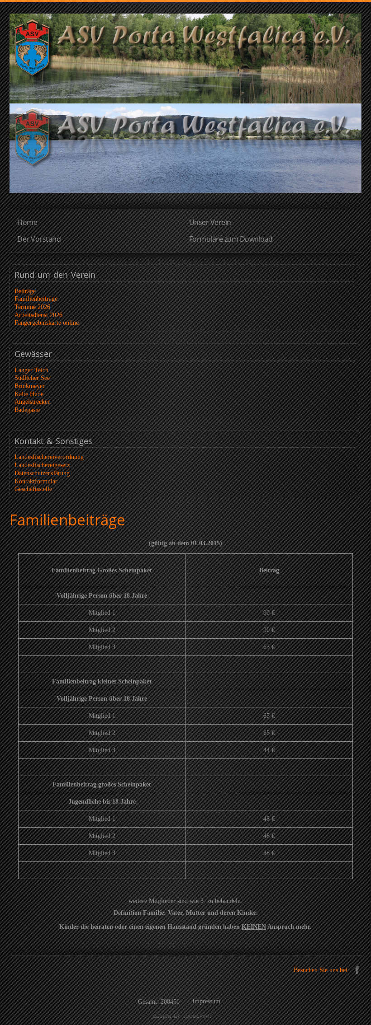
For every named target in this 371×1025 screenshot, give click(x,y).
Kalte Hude (28, 394)
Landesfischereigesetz (42, 465)
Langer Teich (31, 370)
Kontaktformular (35, 481)
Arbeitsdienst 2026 (38, 315)
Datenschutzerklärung (42, 473)
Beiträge (25, 291)
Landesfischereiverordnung (49, 457)
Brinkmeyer (29, 386)
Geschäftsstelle (33, 489)
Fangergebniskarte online (46, 322)
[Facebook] (357, 969)
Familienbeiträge (35, 298)
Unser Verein (210, 222)
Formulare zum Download (231, 239)
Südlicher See (32, 377)
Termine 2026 (32, 307)
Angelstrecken (32, 401)
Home (27, 222)
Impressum (206, 1001)
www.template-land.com (185, 1016)
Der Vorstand (39, 239)
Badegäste (27, 410)
